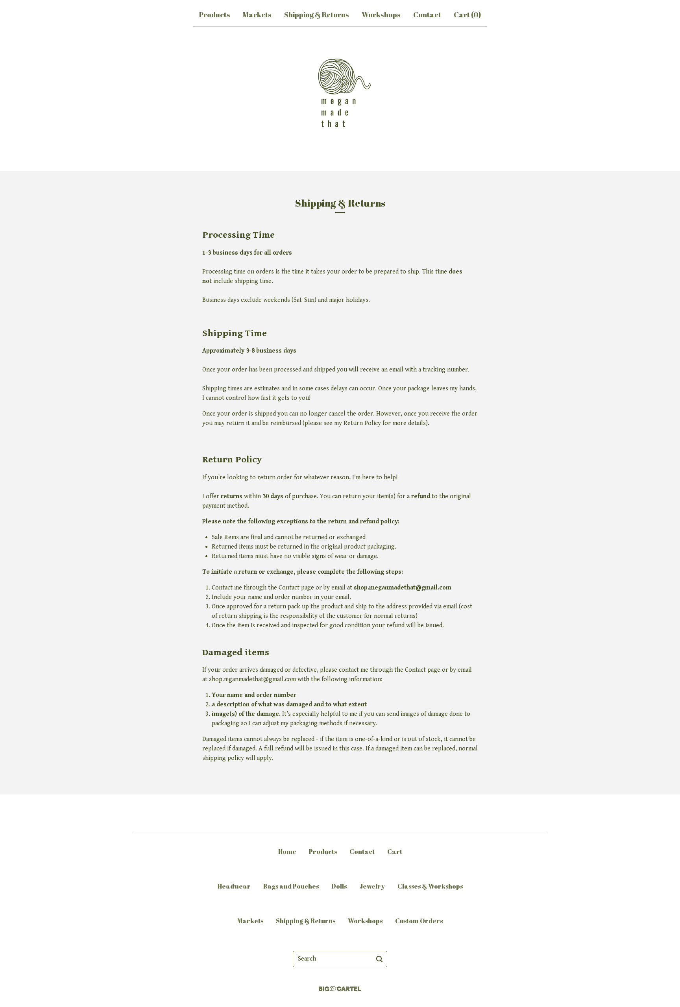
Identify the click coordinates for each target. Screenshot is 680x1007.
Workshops (381, 14)
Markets (257, 14)
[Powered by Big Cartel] (340, 988)
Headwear (234, 886)
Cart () (467, 14)
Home (287, 851)
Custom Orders (419, 920)
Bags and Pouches (291, 886)
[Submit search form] (379, 959)
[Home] (340, 97)
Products (214, 14)
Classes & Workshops (430, 886)
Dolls (339, 886)
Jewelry (372, 886)
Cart (394, 851)
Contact (427, 14)
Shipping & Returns (316, 14)
